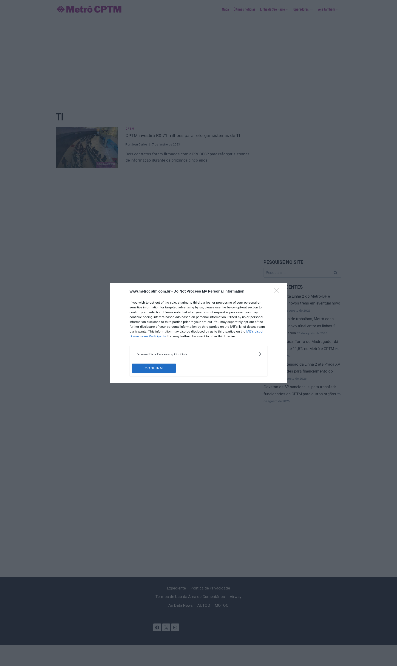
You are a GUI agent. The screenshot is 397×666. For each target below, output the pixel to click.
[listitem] (198, 354)
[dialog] (198, 333)
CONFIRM (154, 368)
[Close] (278, 291)
